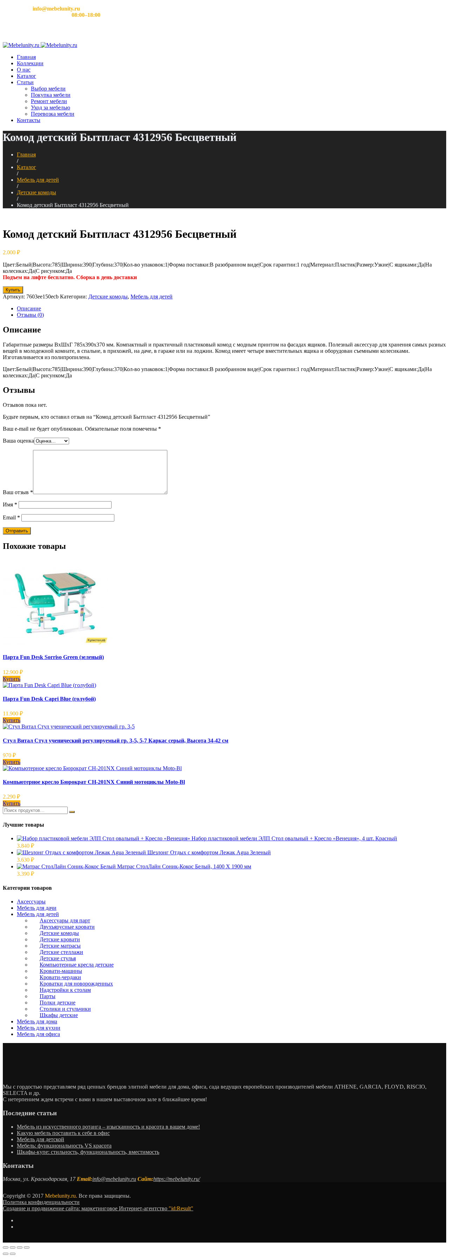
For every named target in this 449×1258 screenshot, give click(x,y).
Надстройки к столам (65, 990)
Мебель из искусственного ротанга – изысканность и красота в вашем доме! (108, 1127)
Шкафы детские (59, 1015)
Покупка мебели (51, 95)
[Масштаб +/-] (26, 1247)
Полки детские (57, 1002)
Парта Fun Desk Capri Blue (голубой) (49, 699)
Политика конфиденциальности (41, 1202)
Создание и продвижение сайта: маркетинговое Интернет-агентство (98, 1208)
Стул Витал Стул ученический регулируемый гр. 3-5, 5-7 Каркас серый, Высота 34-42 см (115, 741)
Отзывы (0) (30, 315)
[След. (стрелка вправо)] (12, 1254)
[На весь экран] (19, 1247)
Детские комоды (36, 192)
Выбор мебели (48, 89)
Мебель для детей (38, 180)
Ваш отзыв (18, 492)
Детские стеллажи (61, 952)
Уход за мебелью (50, 107)
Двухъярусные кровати (67, 927)
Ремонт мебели (49, 101)
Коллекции (30, 63)
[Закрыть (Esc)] (5, 1247)
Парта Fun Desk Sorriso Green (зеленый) (53, 657)
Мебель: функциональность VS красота (64, 1146)
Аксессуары (31, 901)
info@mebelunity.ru (114, 1179)
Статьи (25, 82)
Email (11, 517)
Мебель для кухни (38, 1028)
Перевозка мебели (52, 114)
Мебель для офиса (38, 1034)
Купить (13, 289)
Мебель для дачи (36, 908)
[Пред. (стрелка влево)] (5, 1254)
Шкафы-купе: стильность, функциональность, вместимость (88, 1152)
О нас (24, 70)
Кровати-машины (61, 971)
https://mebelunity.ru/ (176, 1179)
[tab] (231, 308)
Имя (10, 504)
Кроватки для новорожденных (76, 984)
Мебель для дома (37, 1021)
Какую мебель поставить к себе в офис (63, 1133)
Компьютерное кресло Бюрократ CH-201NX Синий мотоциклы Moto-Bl (94, 782)
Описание (29, 308)
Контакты (28, 120)
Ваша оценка (18, 441)
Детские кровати (60, 939)
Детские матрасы (60, 946)
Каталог (26, 76)
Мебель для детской (40, 1139)
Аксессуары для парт (65, 920)
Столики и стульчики (65, 1009)
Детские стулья (58, 958)
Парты (47, 996)
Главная (26, 57)
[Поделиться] (12, 1247)
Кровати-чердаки (60, 977)
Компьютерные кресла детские (77, 965)
